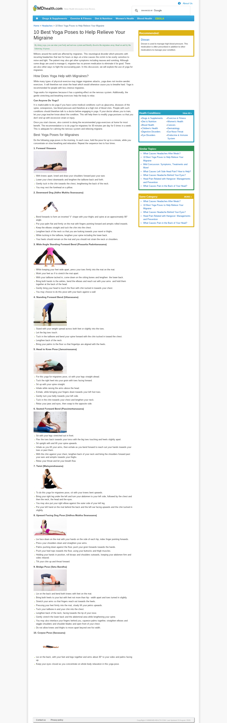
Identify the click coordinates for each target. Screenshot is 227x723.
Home (36, 25)
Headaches (47, 25)
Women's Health (125, 18)
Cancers (171, 125)
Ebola (159, 18)
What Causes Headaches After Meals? (161, 153)
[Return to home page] (37, 18)
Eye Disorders (148, 135)
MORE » (188, 197)
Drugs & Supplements (54, 18)
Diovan (145, 39)
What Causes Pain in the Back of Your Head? (165, 186)
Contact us (41, 720)
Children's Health (150, 128)
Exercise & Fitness (81, 18)
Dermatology (174, 128)
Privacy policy (57, 720)
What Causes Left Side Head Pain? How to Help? (167, 171)
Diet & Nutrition (103, 18)
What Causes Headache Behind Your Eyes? (164, 175)
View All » (187, 113)
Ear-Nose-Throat (175, 131)
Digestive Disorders (151, 131)
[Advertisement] (83, 694)
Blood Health (144, 18)
